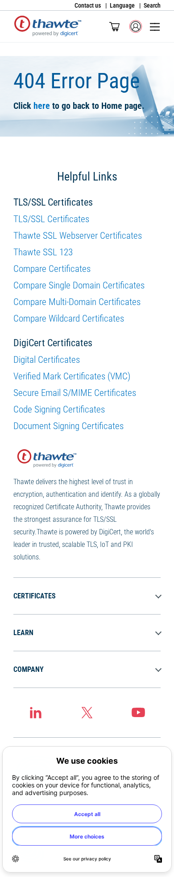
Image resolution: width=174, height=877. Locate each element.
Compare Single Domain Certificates (79, 285)
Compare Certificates (52, 268)
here (41, 105)
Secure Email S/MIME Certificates (74, 392)
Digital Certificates (46, 359)
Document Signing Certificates (68, 426)
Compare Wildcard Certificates (68, 318)
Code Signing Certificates (59, 409)
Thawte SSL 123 (43, 252)
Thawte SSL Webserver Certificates (77, 235)
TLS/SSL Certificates (51, 219)
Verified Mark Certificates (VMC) (71, 376)
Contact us (88, 5)
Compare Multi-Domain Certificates (77, 302)
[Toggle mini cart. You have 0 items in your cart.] (114, 26)
